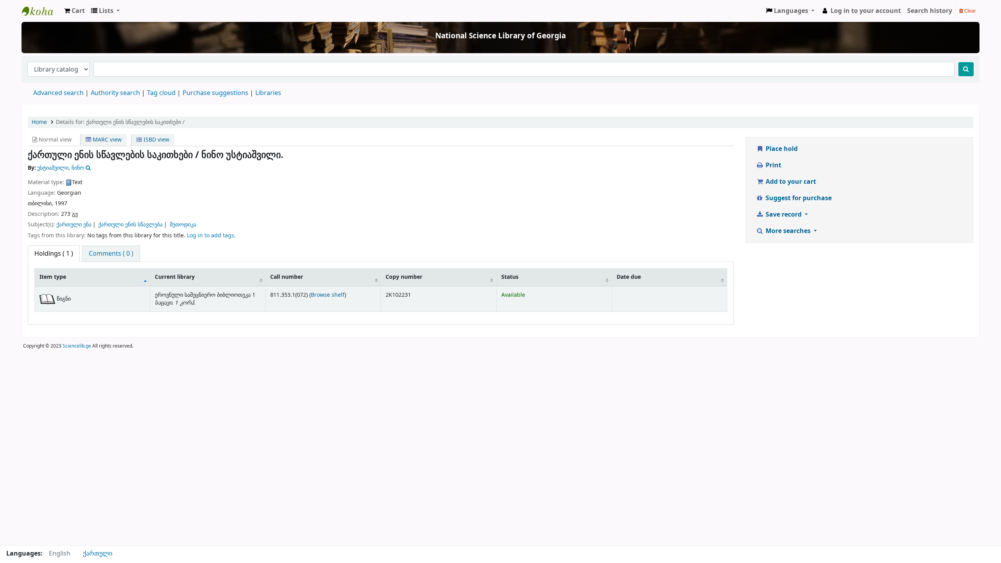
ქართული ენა (73, 225)
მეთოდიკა (183, 225)
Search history (929, 11)
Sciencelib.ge (77, 346)
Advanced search (58, 93)
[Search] (966, 69)
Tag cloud (161, 93)
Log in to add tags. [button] (211, 235)
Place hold (781, 149)
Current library (175, 277)
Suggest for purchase (798, 198)
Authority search (115, 93)
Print (772, 165)
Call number (286, 277)
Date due (629, 277)
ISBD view (155, 140)
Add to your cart (790, 181)
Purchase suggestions (215, 93)
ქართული (97, 553)
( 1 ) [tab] (53, 253)
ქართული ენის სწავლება (130, 225)
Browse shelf (327, 295)
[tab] (111, 254)
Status (509, 277)
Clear (969, 10)
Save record (783, 214)
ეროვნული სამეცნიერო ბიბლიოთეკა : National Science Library (41, 11)
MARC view (106, 140)
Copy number (404, 277)
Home (39, 122)
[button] (74, 11)
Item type (52, 277)
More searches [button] (788, 231)
